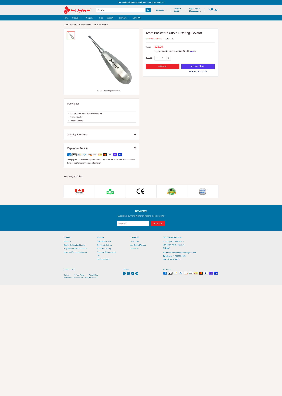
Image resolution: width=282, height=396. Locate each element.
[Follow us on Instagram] (128, 273)
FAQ (98, 256)
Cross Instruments (154, 38)
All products (74, 24)
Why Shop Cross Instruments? (75, 249)
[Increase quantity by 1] (168, 58)
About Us (67, 241)
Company (89, 18)
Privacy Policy (79, 275)
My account (194, 11)
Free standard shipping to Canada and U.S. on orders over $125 (141, 2)
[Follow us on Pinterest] (132, 273)
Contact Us (137, 18)
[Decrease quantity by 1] (157, 58)
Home (66, 18)
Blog (101, 18)
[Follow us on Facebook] (124, 273)
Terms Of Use (93, 275)
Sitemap (67, 275)
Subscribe (158, 223)
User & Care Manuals (138, 245)
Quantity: (149, 58)
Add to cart (162, 66)
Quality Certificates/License (74, 245)
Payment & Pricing (104, 249)
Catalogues (134, 241)
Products (75, 18)
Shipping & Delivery (104, 245)
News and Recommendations (75, 252)
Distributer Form (103, 259)
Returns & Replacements (106, 252)
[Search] (148, 10)
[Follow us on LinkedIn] (136, 273)
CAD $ (67, 269)
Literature (123, 18)
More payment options (198, 71)
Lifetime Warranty (104, 241)
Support (110, 18)
